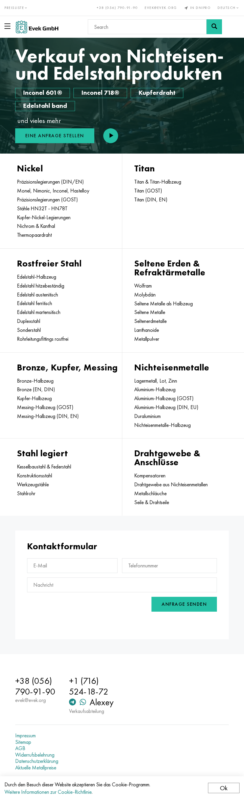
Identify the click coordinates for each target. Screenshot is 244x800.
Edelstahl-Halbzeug (36, 277)
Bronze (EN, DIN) (36, 389)
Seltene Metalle (149, 312)
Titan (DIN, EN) (151, 200)
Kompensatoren (149, 476)
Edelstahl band (45, 105)
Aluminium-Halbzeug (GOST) (164, 398)
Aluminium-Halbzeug (155, 389)
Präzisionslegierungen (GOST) (47, 200)
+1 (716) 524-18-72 (88, 686)
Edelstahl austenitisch (37, 295)
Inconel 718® (100, 92)
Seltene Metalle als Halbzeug (163, 304)
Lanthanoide (146, 330)
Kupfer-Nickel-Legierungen (44, 217)
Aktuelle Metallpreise (35, 767)
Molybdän (145, 295)
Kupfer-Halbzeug (34, 398)
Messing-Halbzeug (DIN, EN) (48, 416)
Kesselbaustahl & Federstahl (44, 467)
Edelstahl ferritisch (34, 303)
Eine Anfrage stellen (54, 135)
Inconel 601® (42, 92)
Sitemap (23, 742)
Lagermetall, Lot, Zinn (155, 381)
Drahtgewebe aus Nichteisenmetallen (171, 484)
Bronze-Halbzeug (35, 381)
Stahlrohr (26, 493)
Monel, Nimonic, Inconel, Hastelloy (53, 191)
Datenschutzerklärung (36, 761)
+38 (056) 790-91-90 (117, 7)
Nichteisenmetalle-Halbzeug (162, 425)
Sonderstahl (29, 330)
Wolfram (143, 286)
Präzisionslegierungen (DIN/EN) (50, 182)
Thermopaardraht (34, 235)
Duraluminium (147, 416)
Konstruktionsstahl (34, 476)
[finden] (214, 26)
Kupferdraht (157, 92)
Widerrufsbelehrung (34, 755)
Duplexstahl (28, 321)
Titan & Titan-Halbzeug (157, 182)
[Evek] (37, 26)
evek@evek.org (161, 7)
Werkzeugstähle (33, 484)
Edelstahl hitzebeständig (40, 286)
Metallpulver (146, 339)
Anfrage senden (184, 604)
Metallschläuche (150, 493)
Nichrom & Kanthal (36, 226)
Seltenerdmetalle (150, 321)
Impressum (25, 735)
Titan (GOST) (148, 191)
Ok (224, 788)
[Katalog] (8, 26)
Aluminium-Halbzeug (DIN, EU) (166, 407)
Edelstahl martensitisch (38, 312)
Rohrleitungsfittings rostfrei (42, 339)
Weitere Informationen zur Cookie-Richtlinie (48, 791)
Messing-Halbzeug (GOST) (45, 407)
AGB (20, 748)
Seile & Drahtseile (151, 502)
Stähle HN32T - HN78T (42, 209)
